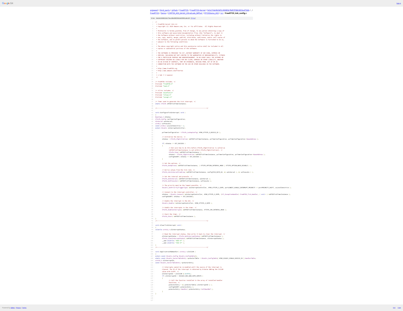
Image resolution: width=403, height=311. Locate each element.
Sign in (398, 3)
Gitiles (13, 308)
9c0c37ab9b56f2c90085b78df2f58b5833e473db (228, 10)
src (221, 13)
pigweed (154, 10)
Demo (163, 13)
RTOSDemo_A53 (211, 13)
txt (394, 308)
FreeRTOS (183, 10)
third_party (165, 10)
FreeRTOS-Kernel (197, 10)
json (399, 308)
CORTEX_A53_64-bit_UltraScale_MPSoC (185, 13)
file (193, 18)
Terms (24, 308)
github (175, 10)
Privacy (18, 308)
